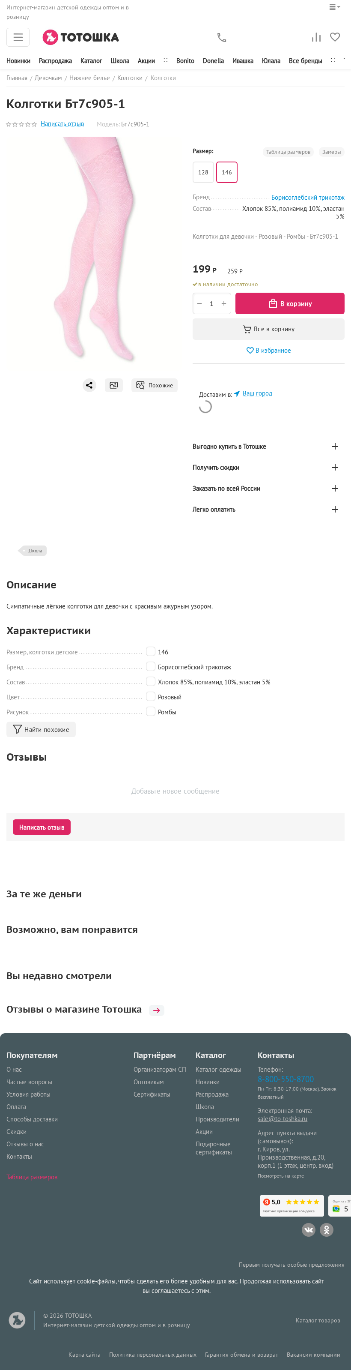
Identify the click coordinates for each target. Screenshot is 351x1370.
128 (203, 172)
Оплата (16, 1107)
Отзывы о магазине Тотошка (74, 1009)
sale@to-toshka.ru (282, 1119)
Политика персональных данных (152, 1354)
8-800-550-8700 (286, 1078)
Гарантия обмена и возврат (241, 1354)
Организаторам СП (160, 1069)
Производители (217, 1119)
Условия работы (28, 1094)
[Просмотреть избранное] (335, 37)
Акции (146, 61)
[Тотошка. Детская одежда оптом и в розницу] (81, 37)
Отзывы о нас (25, 1144)
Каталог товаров (318, 1320)
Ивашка (242, 61)
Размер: (203, 151)
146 (227, 172)
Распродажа (212, 1094)
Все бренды (305, 61)
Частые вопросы (29, 1082)
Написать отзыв (62, 124)
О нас (14, 1069)
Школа (120, 61)
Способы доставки (32, 1119)
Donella (213, 61)
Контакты (19, 1156)
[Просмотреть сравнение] (316, 37)
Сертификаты (152, 1094)
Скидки (16, 1131)
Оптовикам (149, 1082)
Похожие (159, 385)
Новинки (18, 61)
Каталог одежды (218, 1069)
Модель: (108, 124)
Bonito (185, 61)
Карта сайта (84, 1354)
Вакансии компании (313, 1354)
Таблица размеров (31, 1177)
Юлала (271, 61)
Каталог (91, 61)
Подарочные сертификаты (214, 1148)
